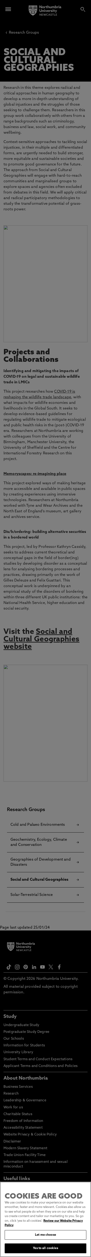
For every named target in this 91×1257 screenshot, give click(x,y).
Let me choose (45, 1234)
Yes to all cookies (45, 1248)
